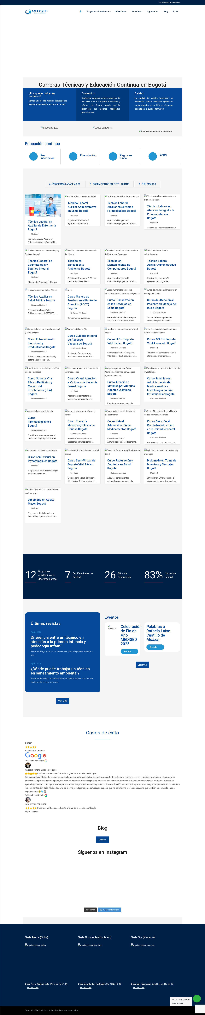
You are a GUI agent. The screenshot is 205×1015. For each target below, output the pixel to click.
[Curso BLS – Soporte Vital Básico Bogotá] (122, 331)
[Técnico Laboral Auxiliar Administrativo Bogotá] (162, 252)
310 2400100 (85, 987)
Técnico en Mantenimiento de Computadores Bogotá (121, 264)
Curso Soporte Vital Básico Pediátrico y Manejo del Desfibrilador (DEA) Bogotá (40, 386)
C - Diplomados (147, 184)
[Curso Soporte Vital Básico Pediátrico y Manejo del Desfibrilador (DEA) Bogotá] (43, 370)
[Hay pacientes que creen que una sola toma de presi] (44, 872)
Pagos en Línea (126, 157)
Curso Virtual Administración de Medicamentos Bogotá (121, 425)
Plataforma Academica (169, 2)
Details (128, 651)
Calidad (139, 93)
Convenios (88, 93)
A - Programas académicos (64, 184)
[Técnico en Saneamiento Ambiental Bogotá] (82, 252)
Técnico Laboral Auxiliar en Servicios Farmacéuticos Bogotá (121, 206)
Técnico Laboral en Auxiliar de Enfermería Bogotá (42, 225)
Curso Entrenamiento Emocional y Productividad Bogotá (42, 343)
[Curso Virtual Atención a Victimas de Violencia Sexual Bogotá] (82, 370)
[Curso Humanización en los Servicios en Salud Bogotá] (122, 292)
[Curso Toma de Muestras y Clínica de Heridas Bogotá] (82, 413)
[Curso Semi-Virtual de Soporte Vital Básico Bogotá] (82, 452)
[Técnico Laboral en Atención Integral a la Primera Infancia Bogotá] (162, 198)
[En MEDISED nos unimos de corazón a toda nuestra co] (160, 881)
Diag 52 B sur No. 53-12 (152, 984)
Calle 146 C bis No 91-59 (46, 984)
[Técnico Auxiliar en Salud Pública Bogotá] (41, 290)
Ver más (62, 701)
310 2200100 (32, 987)
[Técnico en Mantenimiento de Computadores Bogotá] (122, 252)
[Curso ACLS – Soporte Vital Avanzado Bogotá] (162, 331)
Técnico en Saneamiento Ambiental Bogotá (79, 264)
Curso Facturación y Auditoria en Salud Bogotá (120, 464)
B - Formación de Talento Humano (109, 184)
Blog (166, 11)
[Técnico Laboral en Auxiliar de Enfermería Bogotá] (43, 206)
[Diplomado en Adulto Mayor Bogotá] (43, 491)
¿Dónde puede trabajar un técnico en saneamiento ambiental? (60, 671)
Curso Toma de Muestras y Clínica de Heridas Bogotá (81, 425)
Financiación (88, 155)
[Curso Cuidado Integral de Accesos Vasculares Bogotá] (76, 329)
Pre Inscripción (47, 157)
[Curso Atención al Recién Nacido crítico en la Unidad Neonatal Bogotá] (162, 413)
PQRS (175, 11)
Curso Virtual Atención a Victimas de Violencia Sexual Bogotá (82, 382)
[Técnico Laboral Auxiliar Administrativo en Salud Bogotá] (80, 196)
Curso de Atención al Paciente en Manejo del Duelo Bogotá (162, 304)
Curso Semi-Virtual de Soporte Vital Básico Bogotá (81, 464)
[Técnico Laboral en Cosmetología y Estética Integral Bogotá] (43, 252)
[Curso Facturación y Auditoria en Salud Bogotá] (122, 452)
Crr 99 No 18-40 (99, 984)
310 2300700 (138, 987)
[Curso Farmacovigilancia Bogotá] (39, 411)
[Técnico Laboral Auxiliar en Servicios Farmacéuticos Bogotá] (122, 196)
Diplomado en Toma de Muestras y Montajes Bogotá (161, 464)
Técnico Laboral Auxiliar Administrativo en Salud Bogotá (82, 206)
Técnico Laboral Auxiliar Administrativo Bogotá (161, 264)
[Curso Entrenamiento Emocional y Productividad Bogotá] (43, 331)
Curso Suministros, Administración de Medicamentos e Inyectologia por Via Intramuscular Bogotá (161, 386)
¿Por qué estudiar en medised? (42, 95)
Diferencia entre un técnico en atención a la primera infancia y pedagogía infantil (58, 641)
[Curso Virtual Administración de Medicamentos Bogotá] (122, 413)
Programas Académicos (99, 11)
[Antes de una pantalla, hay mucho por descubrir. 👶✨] (122, 876)
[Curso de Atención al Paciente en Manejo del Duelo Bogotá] (162, 292)
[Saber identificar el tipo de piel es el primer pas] (83, 878)
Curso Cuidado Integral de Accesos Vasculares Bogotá (82, 339)
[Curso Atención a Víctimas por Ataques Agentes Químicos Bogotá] (122, 372)
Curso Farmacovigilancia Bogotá (39, 421)
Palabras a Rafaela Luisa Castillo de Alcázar (158, 633)
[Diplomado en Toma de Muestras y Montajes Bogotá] (162, 452)
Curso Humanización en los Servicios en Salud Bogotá (120, 304)
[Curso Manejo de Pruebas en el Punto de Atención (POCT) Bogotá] (68, 290)
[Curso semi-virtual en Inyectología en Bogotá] (41, 450)
